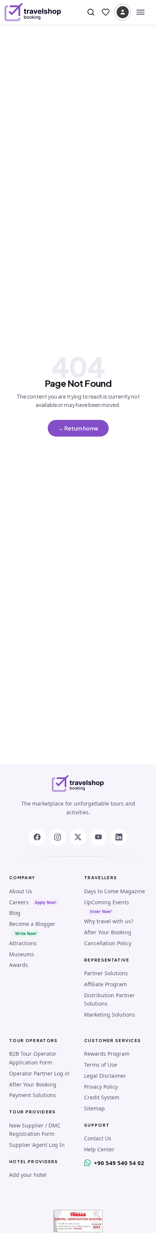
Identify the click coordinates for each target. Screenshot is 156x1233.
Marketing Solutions (109, 1014)
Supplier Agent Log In (37, 1144)
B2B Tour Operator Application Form (32, 1058)
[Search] (91, 12)
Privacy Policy (101, 1086)
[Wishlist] (105, 12)
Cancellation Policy (107, 943)
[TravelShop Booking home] (33, 12)
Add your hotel (28, 1174)
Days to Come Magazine (114, 891)
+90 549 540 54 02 (119, 1163)
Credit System (101, 1097)
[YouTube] (98, 837)
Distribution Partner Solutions (109, 1000)
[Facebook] (37, 837)
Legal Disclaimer (105, 1075)
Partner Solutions (106, 973)
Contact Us (97, 1138)
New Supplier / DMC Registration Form (35, 1130)
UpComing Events (106, 902)
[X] (78, 837)
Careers (19, 902)
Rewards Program (106, 1053)
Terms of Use (100, 1064)
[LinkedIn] (119, 837)
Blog (14, 912)
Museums (21, 954)
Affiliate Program (105, 984)
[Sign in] (122, 12)
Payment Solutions (32, 1095)
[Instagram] (57, 837)
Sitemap (94, 1108)
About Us (20, 891)
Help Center (99, 1149)
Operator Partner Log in (39, 1073)
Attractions (23, 943)
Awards (18, 964)
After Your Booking (107, 932)
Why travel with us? (108, 921)
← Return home (78, 428)
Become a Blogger (32, 923)
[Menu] (140, 12)
